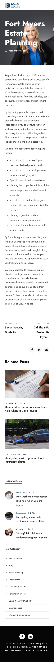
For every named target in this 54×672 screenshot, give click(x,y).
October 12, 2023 (24, 529)
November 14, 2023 (16, 454)
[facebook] (22, 636)
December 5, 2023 (15, 403)
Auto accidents (16, 558)
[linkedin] (30, 636)
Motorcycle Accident (18, 586)
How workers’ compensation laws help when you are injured (26, 409)
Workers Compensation (19, 614)
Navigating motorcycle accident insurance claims (24, 460)
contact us (10, 303)
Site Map (43, 650)
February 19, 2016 (18, 51)
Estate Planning (16, 572)
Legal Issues (14, 579)
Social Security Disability (20, 600)
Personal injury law (17, 593)
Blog (11, 565)
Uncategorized (15, 607)
